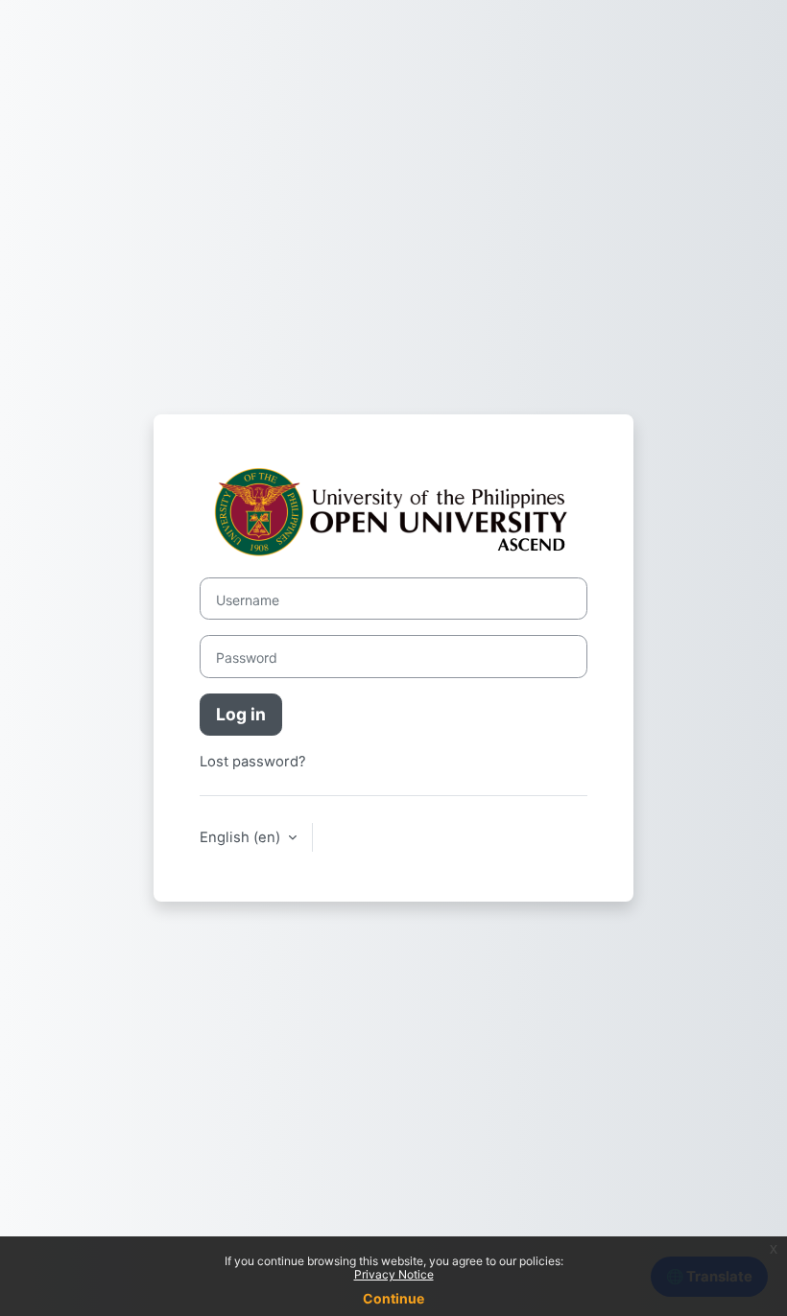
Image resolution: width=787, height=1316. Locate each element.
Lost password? (253, 761)
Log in (241, 714)
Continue (393, 1298)
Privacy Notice (394, 1274)
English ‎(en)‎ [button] (242, 837)
